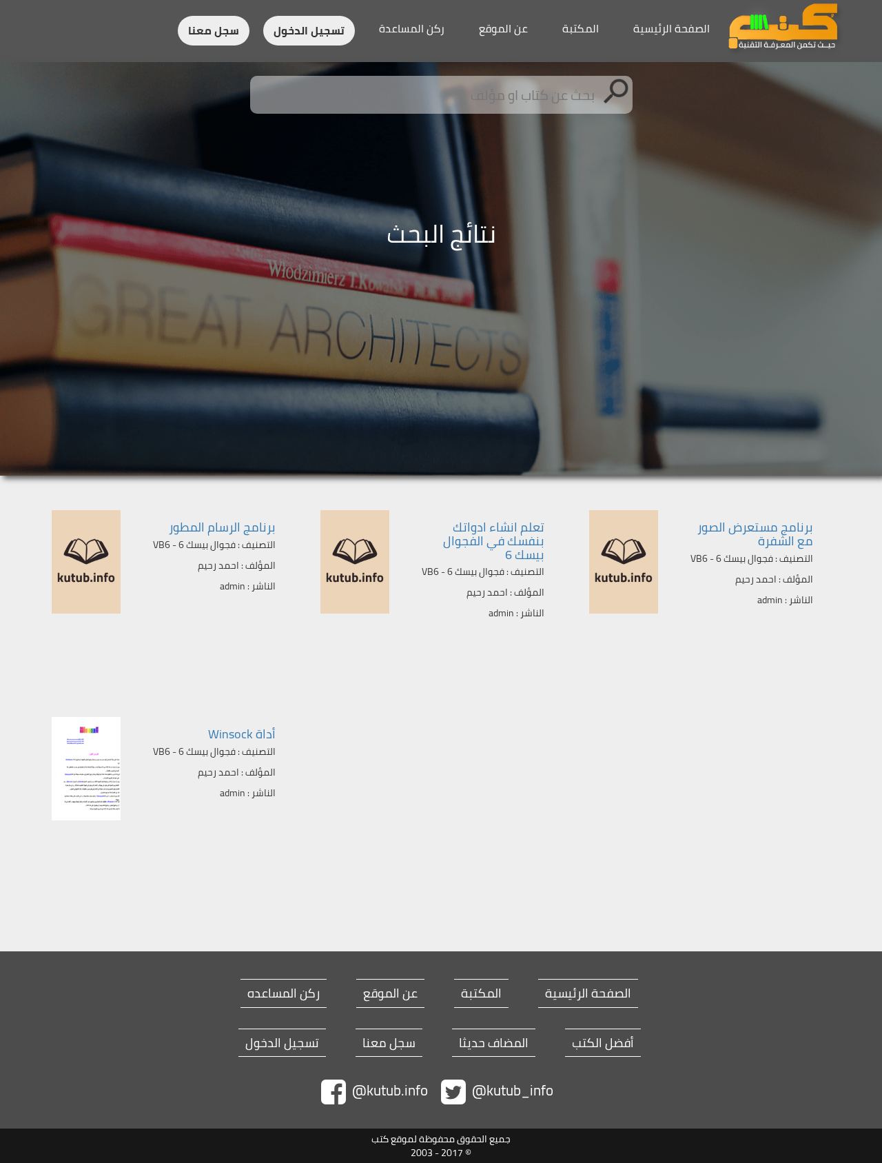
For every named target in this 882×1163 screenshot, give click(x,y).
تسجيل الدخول (309, 31)
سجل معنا (213, 31)
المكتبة (580, 28)
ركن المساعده (283, 993)
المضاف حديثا (494, 1043)
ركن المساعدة (411, 28)
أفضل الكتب (603, 1043)
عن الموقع (503, 28)
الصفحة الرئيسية (671, 28)
